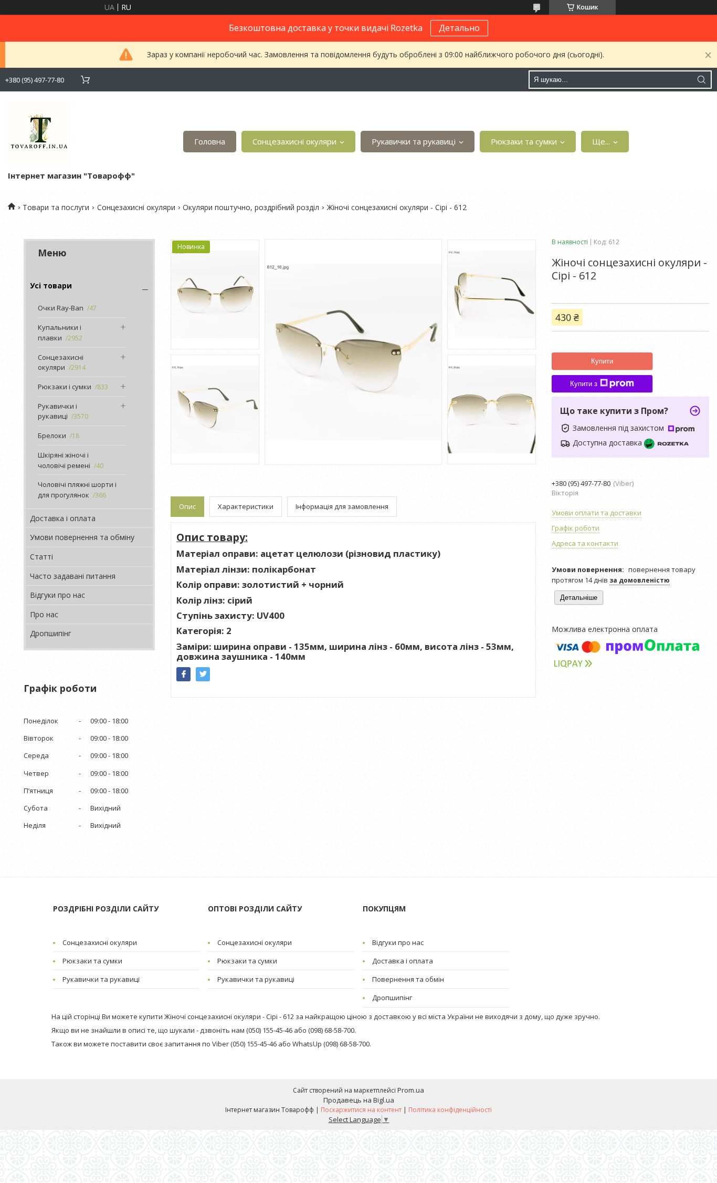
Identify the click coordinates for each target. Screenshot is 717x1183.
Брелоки (52, 435)
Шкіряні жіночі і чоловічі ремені (64, 460)
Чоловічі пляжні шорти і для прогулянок (77, 490)
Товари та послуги (56, 207)
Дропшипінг (50, 633)
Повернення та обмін (408, 979)
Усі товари (51, 285)
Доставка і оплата (63, 518)
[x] (203, 674)
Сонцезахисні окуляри (294, 141)
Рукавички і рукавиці (57, 411)
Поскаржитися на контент (361, 1109)
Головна (209, 141)
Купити (602, 361)
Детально (459, 28)
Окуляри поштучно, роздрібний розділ (251, 207)
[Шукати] (701, 79)
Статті (41, 557)
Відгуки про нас (57, 595)
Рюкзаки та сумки (524, 141)
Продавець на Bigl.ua (358, 1100)
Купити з (583, 384)
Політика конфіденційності (450, 1109)
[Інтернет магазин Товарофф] (39, 133)
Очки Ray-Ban (60, 308)
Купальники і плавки (59, 333)
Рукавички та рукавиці (414, 141)
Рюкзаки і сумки (64, 386)
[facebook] (183, 674)
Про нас (44, 614)
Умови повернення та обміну (82, 537)
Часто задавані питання (72, 576)
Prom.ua (410, 1090)
